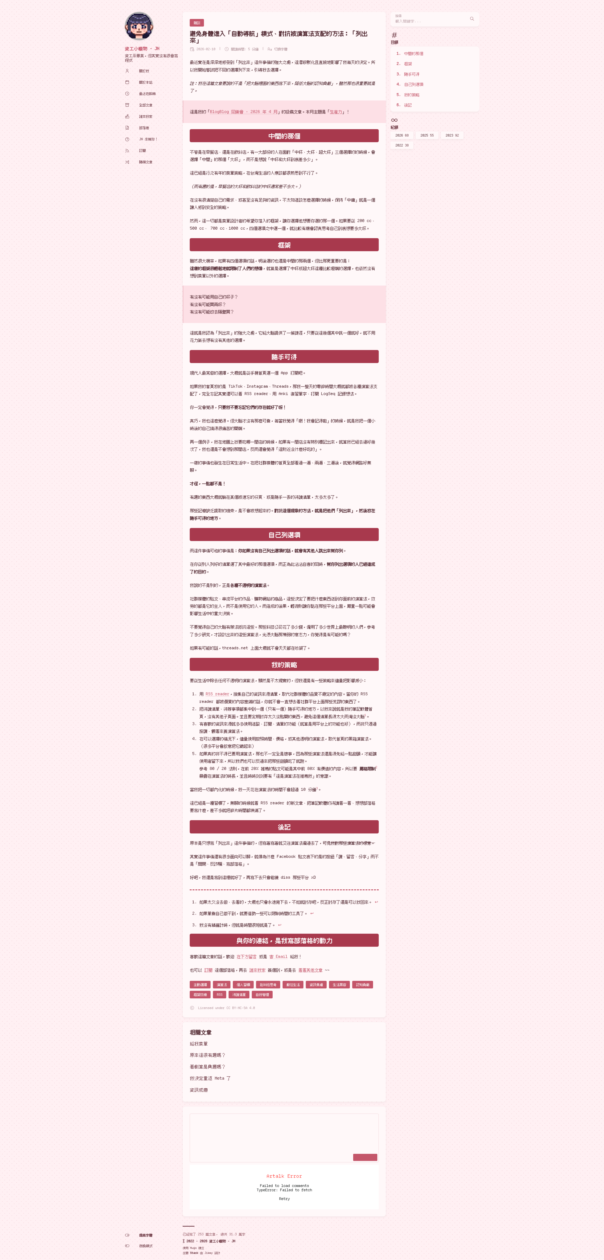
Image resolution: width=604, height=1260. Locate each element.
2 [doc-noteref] (376, 767)
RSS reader (217, 693)
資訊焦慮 (316, 985)
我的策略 (411, 94)
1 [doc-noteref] (365, 715)
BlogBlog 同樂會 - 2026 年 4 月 (243, 111)
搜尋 (398, 16)
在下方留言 (246, 956)
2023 (452, 135)
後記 (408, 104)
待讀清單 (239, 994)
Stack (194, 1253)
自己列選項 (413, 84)
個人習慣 (243, 985)
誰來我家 (257, 970)
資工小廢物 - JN (142, 48)
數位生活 (293, 985)
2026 (402, 135)
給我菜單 (199, 1043)
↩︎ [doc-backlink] (376, 902)
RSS (219, 994)
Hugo (193, 1248)
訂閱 (208, 970)
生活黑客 (339, 985)
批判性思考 (268, 985)
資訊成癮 (199, 1089)
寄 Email (278, 956)
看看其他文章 (310, 970)
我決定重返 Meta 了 (210, 1078)
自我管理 (262, 994)
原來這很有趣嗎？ (208, 1055)
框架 (408, 63)
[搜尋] (472, 19)
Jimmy (208, 1253)
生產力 (336, 111)
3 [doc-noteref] (317, 788)
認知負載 (362, 985)
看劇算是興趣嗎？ (208, 1066)
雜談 (197, 23)
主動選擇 (200, 985)
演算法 (222, 985)
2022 (402, 145)
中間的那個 (413, 53)
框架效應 (200, 994)
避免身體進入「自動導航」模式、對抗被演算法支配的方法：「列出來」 (278, 37)
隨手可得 (411, 74)
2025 (427, 135)
